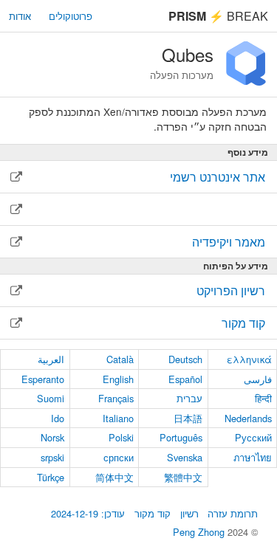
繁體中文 (183, 477)
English (118, 379)
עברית (189, 398)
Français (116, 398)
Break (218, 15)
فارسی (258, 379)
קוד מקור (152, 513)
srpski (52, 457)
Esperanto (42, 379)
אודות (20, 16)
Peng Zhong (200, 532)
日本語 (188, 418)
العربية (51, 359)
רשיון (189, 513)
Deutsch (185, 359)
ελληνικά (249, 359)
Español (185, 379)
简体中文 (114, 477)
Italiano (118, 418)
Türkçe (50, 477)
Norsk (52, 437)
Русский (253, 437)
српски (118, 457)
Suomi (50, 398)
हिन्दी (263, 398)
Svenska (184, 457)
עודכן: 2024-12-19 (88, 513)
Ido (57, 418)
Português (181, 437)
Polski (121, 437)
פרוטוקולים (70, 16)
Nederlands (248, 418)
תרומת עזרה (233, 513)
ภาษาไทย (252, 457)
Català (120, 359)
